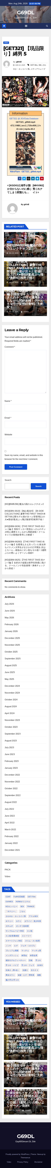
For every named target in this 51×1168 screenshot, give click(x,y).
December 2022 (12, 775)
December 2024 (12, 686)
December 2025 (12, 638)
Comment (10, 347)
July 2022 (9, 809)
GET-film (34, 65)
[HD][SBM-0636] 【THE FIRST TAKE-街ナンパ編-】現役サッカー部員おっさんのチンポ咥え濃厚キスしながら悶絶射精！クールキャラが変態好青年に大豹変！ (25, 297)
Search (8, 480)
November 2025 (12, 645)
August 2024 (11, 706)
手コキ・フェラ (27, 965)
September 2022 (13, 795)
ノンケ (8, 946)
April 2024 (10, 713)
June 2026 (10, 611)
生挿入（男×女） (12, 970)
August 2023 (11, 741)
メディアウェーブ (38, 69)
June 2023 (10, 754)
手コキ (38, 960)
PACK (8, 870)
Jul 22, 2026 (14, 1028)
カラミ (18, 921)
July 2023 (9, 747)
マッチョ (25, 951)
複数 (39, 975)
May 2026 (9, 618)
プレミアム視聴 (12, 951)
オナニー (9, 921)
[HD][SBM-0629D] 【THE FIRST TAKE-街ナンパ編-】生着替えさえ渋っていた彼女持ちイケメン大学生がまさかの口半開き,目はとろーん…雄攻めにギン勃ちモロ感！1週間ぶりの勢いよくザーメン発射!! (25, 547)
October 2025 (11, 652)
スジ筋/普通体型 (12, 936)
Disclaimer (38, 1162)
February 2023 (12, 761)
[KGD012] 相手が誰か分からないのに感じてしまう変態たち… (19, 189)
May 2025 (9, 679)
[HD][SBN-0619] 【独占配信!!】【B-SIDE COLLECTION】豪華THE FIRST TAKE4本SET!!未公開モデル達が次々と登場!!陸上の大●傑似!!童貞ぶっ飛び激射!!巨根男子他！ (25, 268)
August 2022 (11, 802)
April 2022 (10, 823)
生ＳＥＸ (34, 970)
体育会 (24, 955)
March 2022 (10, 829)
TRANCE (30, 906)
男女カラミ (10, 975)
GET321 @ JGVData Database (23, 118)
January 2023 (11, 768)
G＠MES (9, 902)
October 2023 (11, 727)
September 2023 (13, 734)
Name (8, 401)
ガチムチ (9, 926)
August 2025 (11, 665)
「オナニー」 (11, 911)
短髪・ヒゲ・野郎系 (26, 975)
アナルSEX (33, 916)
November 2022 (12, 782)
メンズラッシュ (12, 955)
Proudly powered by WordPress (18, 1154)
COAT (8, 897)
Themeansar (25, 1158)
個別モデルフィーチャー (16, 960)
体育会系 (33, 955)
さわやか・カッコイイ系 (16, 916)
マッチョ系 (36, 951)
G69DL (25, 12)
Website (8, 434)
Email (8, 418)
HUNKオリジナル (23, 902)
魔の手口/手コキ (12, 980)
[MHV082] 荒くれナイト (38, 189)
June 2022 (10, 816)
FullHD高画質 (19, 897)
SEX (22, 906)
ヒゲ (16, 946)
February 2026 (12, 624)
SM (40, 65)
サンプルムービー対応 (15, 931)
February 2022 (12, 836)
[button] (47, 26)
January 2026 (11, 631)
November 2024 (12, 693)
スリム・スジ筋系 (32, 941)
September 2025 (13, 659)
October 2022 (11, 788)
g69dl (18, 62)
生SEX (40, 965)
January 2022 (11, 843)
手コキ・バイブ (12, 965)
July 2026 (9, 604)
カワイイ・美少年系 (32, 921)
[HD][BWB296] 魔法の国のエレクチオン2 (24, 246)
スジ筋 (29, 931)
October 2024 (11, 700)
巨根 (30, 960)
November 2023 (12, 720)
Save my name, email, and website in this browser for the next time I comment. (24, 457)
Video (6, 42)
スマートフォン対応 (14, 941)
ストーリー (26, 936)
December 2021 (12, 850)
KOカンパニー (11, 906)
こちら (22, 911)
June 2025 (10, 672)
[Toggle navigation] (26, 26)
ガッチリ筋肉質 (22, 926)
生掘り (25, 970)
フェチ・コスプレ (28, 946)
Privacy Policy (22, 1162)
